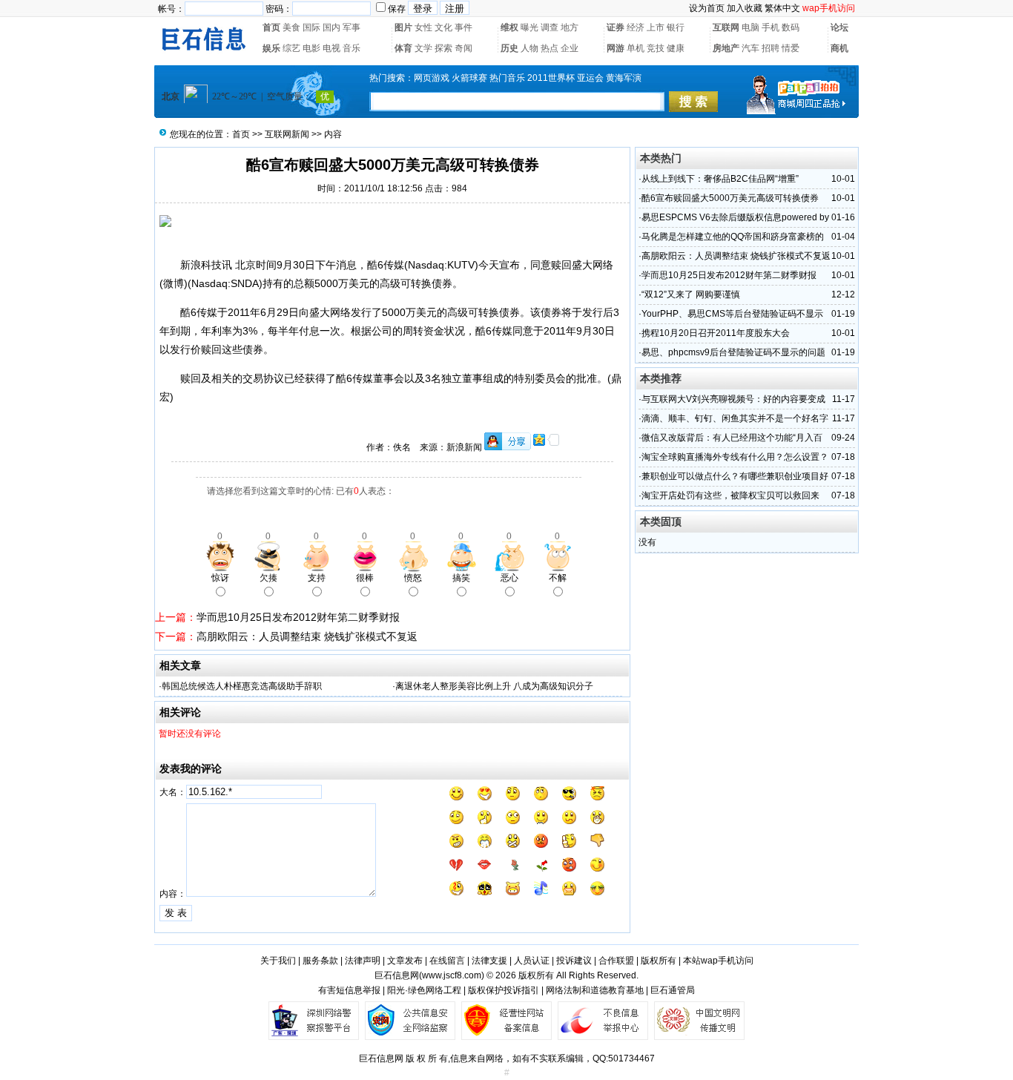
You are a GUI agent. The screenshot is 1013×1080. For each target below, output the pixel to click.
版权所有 (658, 960)
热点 (549, 48)
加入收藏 (744, 8)
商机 (839, 48)
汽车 (750, 48)
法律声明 (362, 960)
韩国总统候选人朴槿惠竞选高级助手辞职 (242, 686)
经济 (635, 27)
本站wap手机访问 (718, 960)
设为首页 (707, 8)
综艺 (291, 48)
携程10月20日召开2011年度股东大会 (715, 333)
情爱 (790, 48)
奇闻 (463, 48)
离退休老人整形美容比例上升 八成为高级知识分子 (494, 686)
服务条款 (320, 960)
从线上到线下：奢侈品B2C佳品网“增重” (720, 179)
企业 (569, 48)
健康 (675, 48)
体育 (403, 48)
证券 (615, 27)
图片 (403, 27)
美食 (291, 27)
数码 (790, 27)
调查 (549, 27)
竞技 (655, 48)
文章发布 (405, 960)
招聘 (770, 48)
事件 (463, 27)
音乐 (351, 48)
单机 (635, 48)
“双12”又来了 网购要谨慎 (690, 294)
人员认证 (532, 960)
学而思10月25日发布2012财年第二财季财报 (298, 617)
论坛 (839, 27)
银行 (675, 27)
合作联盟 (616, 960)
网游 (615, 48)
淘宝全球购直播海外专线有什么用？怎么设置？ (734, 457)
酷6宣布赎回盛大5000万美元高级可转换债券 (730, 198)
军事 (351, 27)
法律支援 (489, 960)
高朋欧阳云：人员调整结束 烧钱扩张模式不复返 (307, 636)
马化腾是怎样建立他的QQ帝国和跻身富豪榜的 (732, 236)
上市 (655, 27)
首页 (271, 27)
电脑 (750, 27)
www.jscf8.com (451, 975)
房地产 (726, 48)
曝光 (529, 27)
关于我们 (278, 960)
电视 (331, 48)
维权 (509, 27)
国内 (331, 27)
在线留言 (447, 960)
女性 (423, 27)
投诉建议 (574, 960)
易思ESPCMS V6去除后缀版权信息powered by (735, 217)
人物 (529, 48)
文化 (443, 27)
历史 (509, 48)
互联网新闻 (287, 134)
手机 (770, 27)
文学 (423, 48)
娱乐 (271, 48)
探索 (443, 48)
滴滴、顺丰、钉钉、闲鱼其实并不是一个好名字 (734, 418)
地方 (569, 27)
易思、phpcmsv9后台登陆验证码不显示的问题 (733, 352)
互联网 (726, 27)
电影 (311, 48)
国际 (311, 27)
